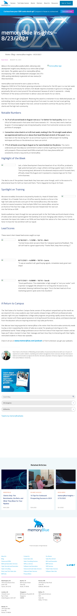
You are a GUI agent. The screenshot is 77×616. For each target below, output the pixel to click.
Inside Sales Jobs (28, 559)
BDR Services (49, 564)
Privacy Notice (27, 574)
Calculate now (67, 11)
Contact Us (26, 556)
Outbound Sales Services (30, 571)
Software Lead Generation (31, 566)
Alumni (33, 3)
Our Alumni (49, 556)
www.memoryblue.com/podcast (28, 340)
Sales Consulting (6, 569)
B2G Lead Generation (51, 561)
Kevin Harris (4, 60)
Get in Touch (66, 3)
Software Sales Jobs (51, 571)
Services (12, 3)
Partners (39, 3)
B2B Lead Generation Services (9, 564)
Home (7, 54)
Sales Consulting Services (31, 561)
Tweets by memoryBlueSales (12, 416)
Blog (13, 54)
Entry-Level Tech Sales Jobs (8, 571)
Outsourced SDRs (6, 561)
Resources (55, 3)
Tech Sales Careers (23, 3)
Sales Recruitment (51, 559)
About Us (47, 3)
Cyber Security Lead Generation (9, 566)
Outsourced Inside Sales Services (33, 569)
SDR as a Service (28, 564)
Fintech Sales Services (52, 569)
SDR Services (49, 566)
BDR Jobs (3, 574)
